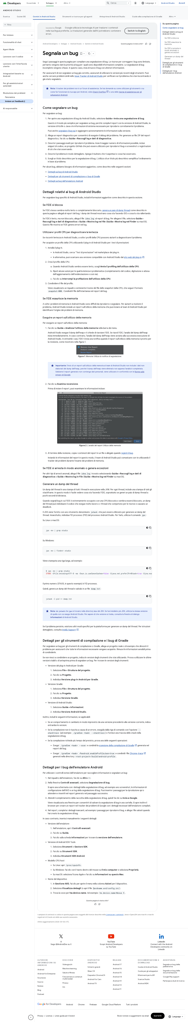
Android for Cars (94, 979)
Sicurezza (41, 978)
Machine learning (70, 968)
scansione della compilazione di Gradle (116, 745)
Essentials (31, 3)
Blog (39, 990)
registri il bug (127, 453)
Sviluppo (50, 3)
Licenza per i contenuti (115, 915)
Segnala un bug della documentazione (171, 971)
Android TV (92, 983)
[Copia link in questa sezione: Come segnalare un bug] (80, 108)
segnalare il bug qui (67, 131)
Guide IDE (21, 16)
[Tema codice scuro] (147, 527)
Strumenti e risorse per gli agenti (77, 16)
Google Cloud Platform (111, 1004)
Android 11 (117, 989)
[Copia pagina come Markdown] (89, 53)
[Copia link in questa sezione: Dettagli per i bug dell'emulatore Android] (105, 767)
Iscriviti (158, 1016)
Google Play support (171, 977)
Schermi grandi (94, 967)
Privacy (65, 983)
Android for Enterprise (46, 974)
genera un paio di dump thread (116, 210)
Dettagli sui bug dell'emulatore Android (65, 181)
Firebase (93, 1004)
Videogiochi (67, 964)
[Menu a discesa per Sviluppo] (57, 3)
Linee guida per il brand (65, 1016)
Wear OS (91, 971)
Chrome (81, 1004)
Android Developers (50, 44)
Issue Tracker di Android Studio (89, 76)
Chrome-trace (136, 753)
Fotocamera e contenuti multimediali (72, 978)
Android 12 (117, 985)
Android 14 (117, 977)
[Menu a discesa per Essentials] (39, 3)
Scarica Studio (144, 979)
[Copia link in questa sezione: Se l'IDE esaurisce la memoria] (80, 298)
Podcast (40, 994)
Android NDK (143, 983)
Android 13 (117, 981)
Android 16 (117, 968)
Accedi (182, 3)
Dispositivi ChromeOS (96, 975)
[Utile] (146, 44)
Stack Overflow (99, 92)
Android (40, 969)
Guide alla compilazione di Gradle (147, 16)
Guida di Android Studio (148, 967)
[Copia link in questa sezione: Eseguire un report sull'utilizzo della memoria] (93, 317)
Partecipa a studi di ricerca (173, 981)
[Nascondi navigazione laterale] (30, 1017)
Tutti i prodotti (132, 1004)
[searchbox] (17, 25)
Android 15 (117, 972)
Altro (66, 3)
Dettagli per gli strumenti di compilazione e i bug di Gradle (74, 176)
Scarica (6, 16)
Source (40, 982)
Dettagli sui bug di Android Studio (63, 172)
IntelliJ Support (69, 630)
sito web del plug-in (133, 257)
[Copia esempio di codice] (150, 527)
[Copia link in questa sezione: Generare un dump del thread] (80, 484)
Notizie (40, 986)
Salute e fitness (69, 972)
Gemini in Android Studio (44, 16)
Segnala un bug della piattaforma (171, 965)
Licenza (49, 1016)
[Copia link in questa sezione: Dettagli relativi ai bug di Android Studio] (103, 192)
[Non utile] (150, 44)
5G (64, 987)
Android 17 (117, 964)
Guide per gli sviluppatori (148, 971)
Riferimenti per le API (146, 975)
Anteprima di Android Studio (112, 16)
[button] (15, 35)
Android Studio (168, 3)
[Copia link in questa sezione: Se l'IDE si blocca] (65, 205)
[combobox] (118, 3)
